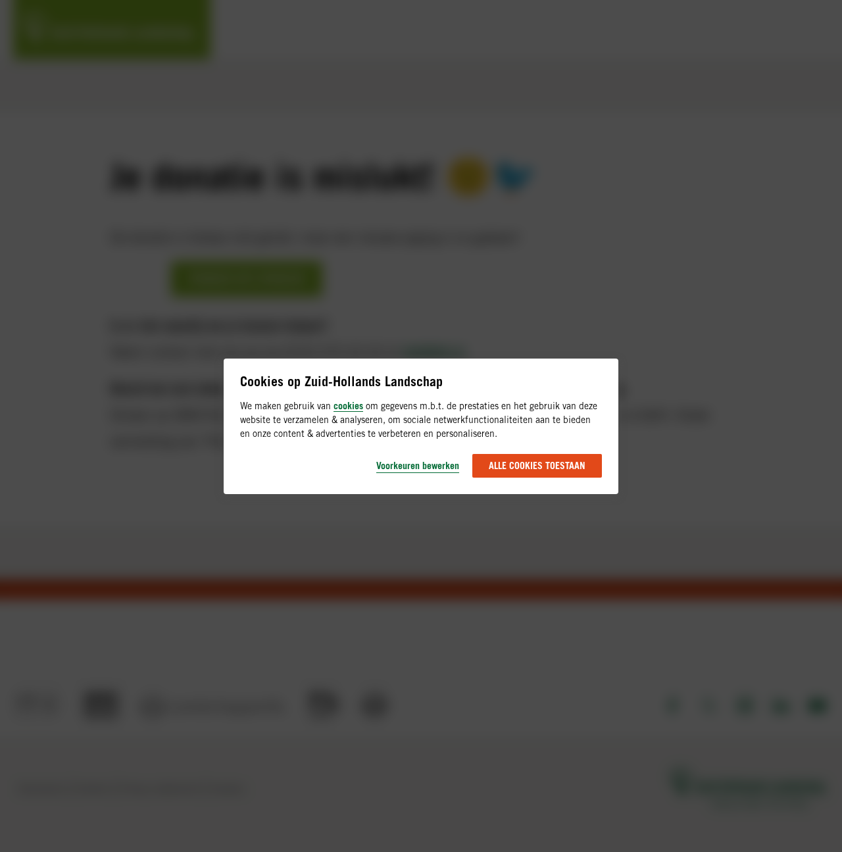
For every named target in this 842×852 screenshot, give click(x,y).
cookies (348, 405)
